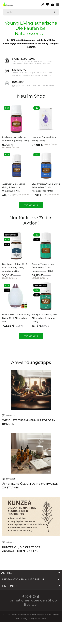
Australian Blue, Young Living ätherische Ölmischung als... (13, 187)
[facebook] (23, 596)
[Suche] (55, 12)
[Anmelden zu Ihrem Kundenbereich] (43, 4)
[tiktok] (38, 596)
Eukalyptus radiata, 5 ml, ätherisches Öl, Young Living (44, 318)
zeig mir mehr (31, 205)
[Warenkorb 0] (52, 4)
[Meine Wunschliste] (47, 4)
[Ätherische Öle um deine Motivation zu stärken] (31, 453)
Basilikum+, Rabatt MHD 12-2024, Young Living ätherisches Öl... (14, 267)
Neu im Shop (31, 96)
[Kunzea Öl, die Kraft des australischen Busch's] (31, 516)
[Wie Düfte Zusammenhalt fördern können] (31, 389)
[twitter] (27, 596)
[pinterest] (30, 596)
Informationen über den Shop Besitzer (31, 602)
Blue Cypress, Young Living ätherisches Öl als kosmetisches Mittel (46, 187)
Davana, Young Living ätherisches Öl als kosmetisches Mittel (43, 267)
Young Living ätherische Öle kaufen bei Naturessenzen (31, 28)
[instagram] (34, 596)
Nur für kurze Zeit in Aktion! (31, 220)
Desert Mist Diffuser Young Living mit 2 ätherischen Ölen (16, 318)
